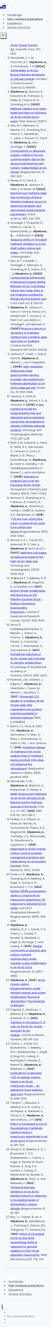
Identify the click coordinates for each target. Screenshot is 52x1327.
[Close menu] (1, 1306)
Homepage (14, 15)
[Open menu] (3, 35)
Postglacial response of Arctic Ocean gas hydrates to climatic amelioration (27, 658)
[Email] (1, 8)
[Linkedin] (4, 8)
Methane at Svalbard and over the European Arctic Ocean (25, 481)
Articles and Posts (18, 27)
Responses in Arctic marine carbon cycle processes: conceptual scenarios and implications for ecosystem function (28, 857)
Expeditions (14, 23)
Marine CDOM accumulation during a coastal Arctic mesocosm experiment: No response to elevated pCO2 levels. (28, 899)
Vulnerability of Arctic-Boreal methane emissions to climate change (27, 75)
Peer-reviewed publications (25, 19)
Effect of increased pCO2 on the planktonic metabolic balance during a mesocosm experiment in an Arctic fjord (28, 1132)
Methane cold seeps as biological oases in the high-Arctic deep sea (28, 557)
